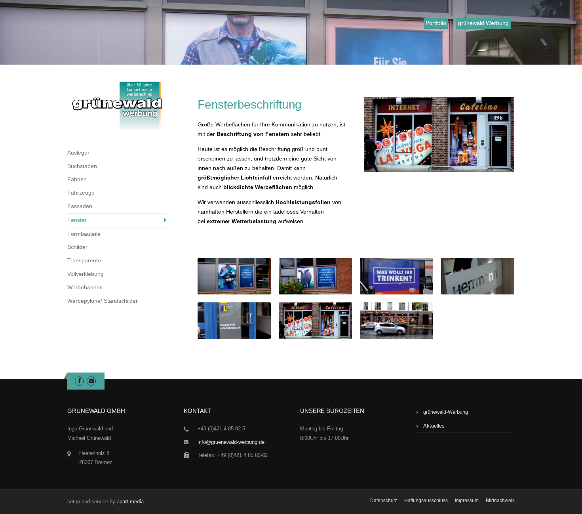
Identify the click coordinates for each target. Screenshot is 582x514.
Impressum (467, 500)
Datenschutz (383, 500)
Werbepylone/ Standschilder (102, 301)
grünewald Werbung (483, 23)
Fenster (77, 220)
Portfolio (436, 23)
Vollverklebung (85, 274)
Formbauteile (84, 234)
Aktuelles (434, 426)
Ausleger (78, 152)
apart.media (130, 501)
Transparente (84, 260)
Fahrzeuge (81, 192)
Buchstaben (82, 166)
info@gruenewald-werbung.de (231, 442)
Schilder (77, 247)
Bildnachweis (500, 500)
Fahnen (77, 179)
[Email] (91, 381)
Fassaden (79, 206)
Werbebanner (84, 287)
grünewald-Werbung (445, 412)
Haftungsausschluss (426, 500)
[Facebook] (79, 381)
